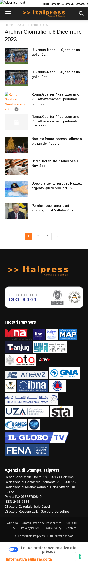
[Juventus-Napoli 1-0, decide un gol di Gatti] (16, 56)
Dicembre (35, 25)
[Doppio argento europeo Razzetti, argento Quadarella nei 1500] (16, 189)
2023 (20, 25)
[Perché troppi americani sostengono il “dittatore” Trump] (16, 211)
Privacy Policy (30, 528)
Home (9, 25)
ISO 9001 (71, 523)
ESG (14, 528)
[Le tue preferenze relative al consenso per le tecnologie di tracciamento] (79, 556)
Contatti (71, 528)
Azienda (12, 523)
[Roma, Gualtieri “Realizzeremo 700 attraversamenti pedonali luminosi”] (16, 109)
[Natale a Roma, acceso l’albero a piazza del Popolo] (16, 145)
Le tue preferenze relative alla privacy (48, 549)
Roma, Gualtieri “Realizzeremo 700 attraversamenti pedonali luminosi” (55, 99)
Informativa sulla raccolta (29, 559)
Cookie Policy (52, 528)
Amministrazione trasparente (41, 523)
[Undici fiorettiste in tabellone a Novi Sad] (16, 167)
